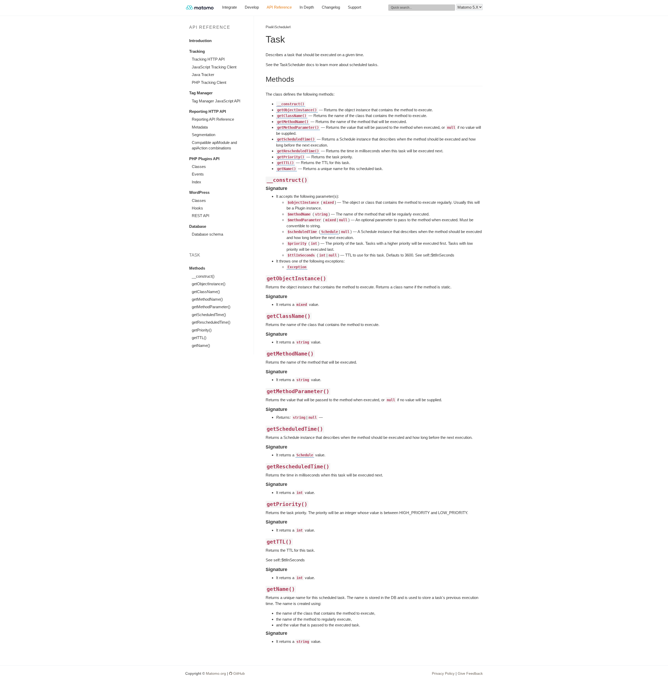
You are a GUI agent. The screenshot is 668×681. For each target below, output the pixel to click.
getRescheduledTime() (211, 322)
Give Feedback (470, 673)
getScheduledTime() (209, 314)
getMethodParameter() (211, 307)
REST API (200, 215)
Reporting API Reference (213, 119)
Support (354, 7)
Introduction (200, 40)
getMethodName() (207, 299)
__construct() (203, 276)
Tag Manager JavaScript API (216, 101)
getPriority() (202, 330)
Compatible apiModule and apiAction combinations (214, 145)
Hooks (197, 208)
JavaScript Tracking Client (214, 67)
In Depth (307, 7)
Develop (252, 7)
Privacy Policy (443, 673)
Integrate (229, 7)
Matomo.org (216, 673)
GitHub (238, 673)
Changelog (331, 7)
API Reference (279, 7)
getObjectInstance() (208, 284)
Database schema (207, 234)
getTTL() (199, 337)
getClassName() (206, 291)
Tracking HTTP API (208, 59)
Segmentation (203, 134)
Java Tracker (203, 74)
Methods (197, 268)
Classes (199, 166)
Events (198, 174)
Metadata (200, 127)
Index (196, 182)
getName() (201, 345)
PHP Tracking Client (209, 82)
